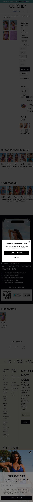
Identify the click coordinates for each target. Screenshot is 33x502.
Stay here (17, 257)
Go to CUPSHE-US (16, 253)
